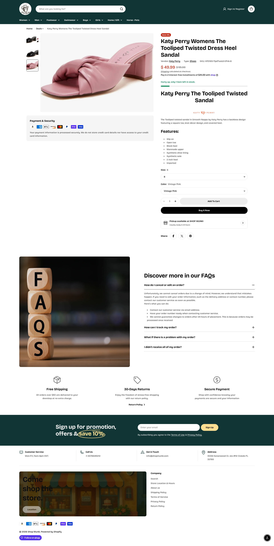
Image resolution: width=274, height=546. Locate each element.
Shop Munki (34, 531)
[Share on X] (182, 236)
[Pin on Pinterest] (190, 236)
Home (29, 28)
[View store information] (243, 223)
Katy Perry (174, 61)
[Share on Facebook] (173, 236)
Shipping (165, 71)
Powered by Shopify (51, 531)
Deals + (40, 28)
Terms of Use (178, 435)
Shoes (193, 61)
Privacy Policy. (194, 435)
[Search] (121, 9)
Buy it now (204, 210)
